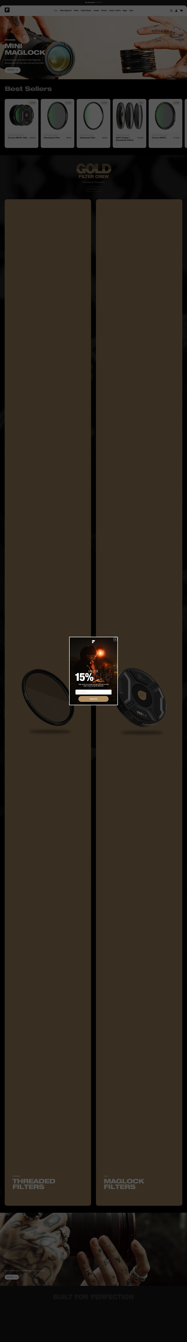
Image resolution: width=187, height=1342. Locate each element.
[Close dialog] (115, 639)
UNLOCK (93, 699)
